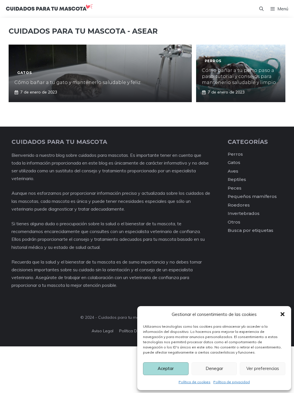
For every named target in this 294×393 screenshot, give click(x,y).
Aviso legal (102, 330)
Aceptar (166, 368)
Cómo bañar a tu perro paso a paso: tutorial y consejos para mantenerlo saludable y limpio (239, 76)
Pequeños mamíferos (252, 196)
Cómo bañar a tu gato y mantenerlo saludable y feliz (77, 82)
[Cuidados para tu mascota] (49, 9)
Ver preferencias (262, 368)
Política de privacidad (231, 382)
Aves (233, 171)
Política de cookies (194, 382)
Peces (234, 188)
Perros (235, 154)
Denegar (214, 368)
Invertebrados (244, 213)
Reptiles (237, 179)
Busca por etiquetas (250, 230)
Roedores (239, 205)
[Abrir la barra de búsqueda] (261, 9)
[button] (282, 314)
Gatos (234, 162)
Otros (234, 222)
